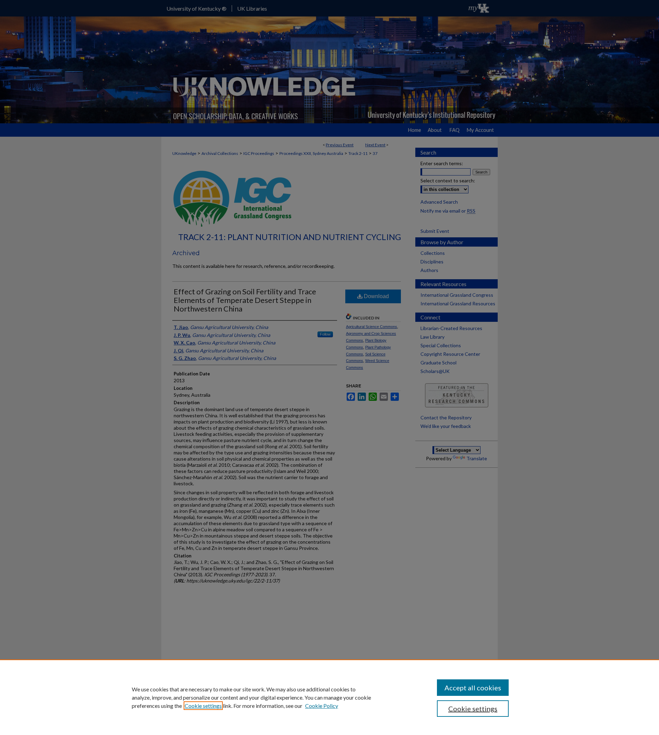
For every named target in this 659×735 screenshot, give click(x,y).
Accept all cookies (472, 687)
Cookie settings (203, 705)
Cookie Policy (321, 705)
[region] (329, 697)
